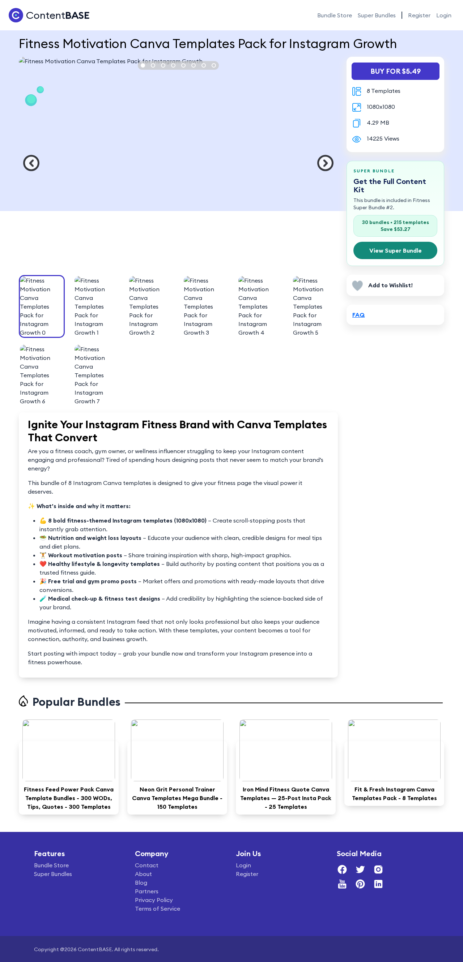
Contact (146, 865)
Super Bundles (377, 15)
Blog (141, 882)
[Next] (325, 163)
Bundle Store (334, 15)
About (143, 873)
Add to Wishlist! (390, 285)
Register (419, 15)
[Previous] (31, 163)
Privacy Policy (154, 899)
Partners (146, 891)
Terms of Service (157, 908)
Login (443, 15)
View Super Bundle (395, 250)
